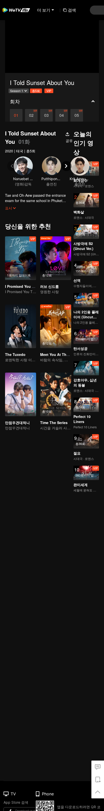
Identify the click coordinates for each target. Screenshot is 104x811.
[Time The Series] (55, 394)
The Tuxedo (15, 354)
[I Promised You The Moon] (20, 258)
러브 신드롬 (49, 286)
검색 (72, 10)
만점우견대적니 (17, 422)
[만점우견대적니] (20, 394)
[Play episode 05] (76, 115)
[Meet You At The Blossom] (55, 326)
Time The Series (54, 422)
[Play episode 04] (61, 115)
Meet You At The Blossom (62, 354)
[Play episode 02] (31, 115)
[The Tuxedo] (20, 326)
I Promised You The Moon (27, 286)
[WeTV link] (16, 10)
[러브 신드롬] (55, 258)
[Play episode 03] (46, 115)
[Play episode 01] (16, 115)
